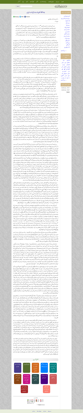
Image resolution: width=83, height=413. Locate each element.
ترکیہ (62, 67)
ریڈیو (23, 2)
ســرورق (49, 411)
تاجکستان (65, 67)
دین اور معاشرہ (67, 39)
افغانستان (68, 60)
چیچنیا (64, 69)
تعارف (62, 2)
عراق (69, 76)
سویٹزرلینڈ (65, 74)
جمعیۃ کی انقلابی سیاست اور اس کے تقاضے (46, 389)
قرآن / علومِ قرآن (67, 17)
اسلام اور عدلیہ (67, 32)
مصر (65, 78)
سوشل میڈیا (39, 411)
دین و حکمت (68, 43)
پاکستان (68, 67)
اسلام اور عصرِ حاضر (67, 36)
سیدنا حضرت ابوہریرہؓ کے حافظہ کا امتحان (35, 378)
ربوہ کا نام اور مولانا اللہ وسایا (18, 365)
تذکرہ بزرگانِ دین (67, 47)
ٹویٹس (37, 2)
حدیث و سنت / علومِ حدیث (65, 19)
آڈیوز (27, 2)
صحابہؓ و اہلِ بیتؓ (67, 28)
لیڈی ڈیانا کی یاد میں (27, 364)
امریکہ (64, 60)
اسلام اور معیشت (67, 34)
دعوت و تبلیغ (68, 41)
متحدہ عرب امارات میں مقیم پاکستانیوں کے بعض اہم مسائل (53, 367)
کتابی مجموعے (32, 2)
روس (69, 71)
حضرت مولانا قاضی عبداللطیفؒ (53, 377)
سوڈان (69, 74)
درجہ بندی (57, 2)
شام (62, 74)
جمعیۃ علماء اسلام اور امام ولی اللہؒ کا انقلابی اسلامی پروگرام (26, 379)
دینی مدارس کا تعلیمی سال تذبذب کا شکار (44, 365)
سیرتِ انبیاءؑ (68, 25)
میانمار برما (63, 78)
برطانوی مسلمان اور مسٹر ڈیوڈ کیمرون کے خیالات (24, 389)
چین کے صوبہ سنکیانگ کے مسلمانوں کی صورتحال (35, 367)
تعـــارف (44, 411)
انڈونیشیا (68, 63)
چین (62, 69)
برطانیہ (63, 63)
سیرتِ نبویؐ (68, 23)
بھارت (64, 65)
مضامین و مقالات (51, 2)
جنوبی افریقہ (68, 69)
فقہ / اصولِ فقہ (68, 21)
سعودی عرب (64, 71)
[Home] (60, 8)
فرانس (66, 76)
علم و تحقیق (68, 45)
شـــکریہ (33, 411)
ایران (65, 63)
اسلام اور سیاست (67, 30)
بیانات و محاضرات (43, 2)
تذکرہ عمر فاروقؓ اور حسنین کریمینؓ (44, 377)
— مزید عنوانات (64, 51)
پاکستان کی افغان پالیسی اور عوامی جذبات (17, 378)
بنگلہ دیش (68, 65)
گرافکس (19, 2)
